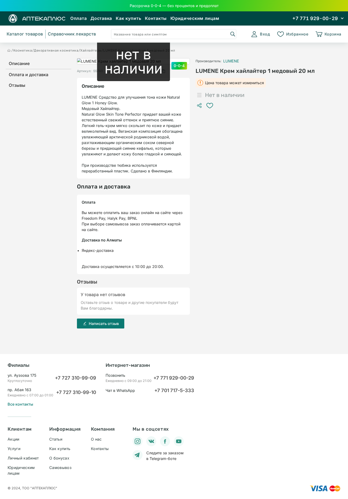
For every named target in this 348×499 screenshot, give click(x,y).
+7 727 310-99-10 (76, 392)
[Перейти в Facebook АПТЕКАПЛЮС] (165, 441)
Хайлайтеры (91, 50)
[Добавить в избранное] (210, 105)
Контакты (156, 18)
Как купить (128, 18)
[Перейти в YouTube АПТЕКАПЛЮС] (179, 441)
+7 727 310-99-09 (75, 378)
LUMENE (231, 61)
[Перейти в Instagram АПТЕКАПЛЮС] (138, 441)
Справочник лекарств (72, 33)
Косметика (22, 50)
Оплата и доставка (28, 74)
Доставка (101, 18)
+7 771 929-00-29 (173, 378)
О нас (96, 439)
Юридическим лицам (194, 18)
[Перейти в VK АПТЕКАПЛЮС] (151, 441)
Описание (19, 63)
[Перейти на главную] (9, 50)
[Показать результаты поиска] (232, 34)
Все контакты (20, 404)
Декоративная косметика (56, 50)
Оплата (78, 18)
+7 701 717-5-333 (174, 390)
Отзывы (17, 85)
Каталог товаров (25, 33)
